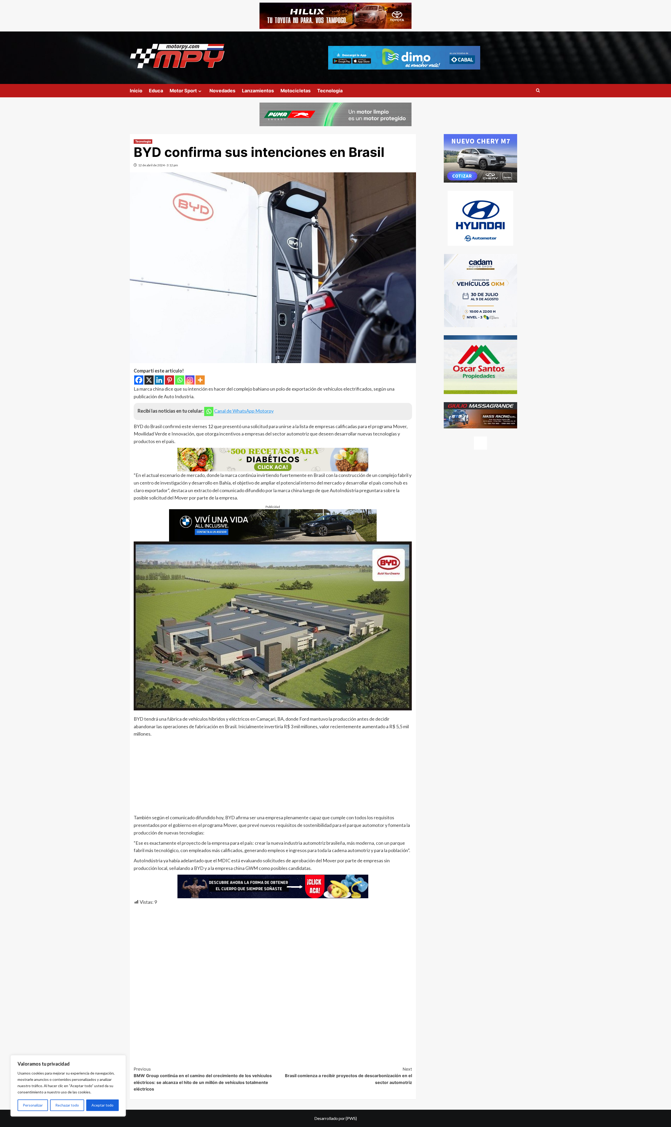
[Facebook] (138, 380)
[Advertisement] (273, 777)
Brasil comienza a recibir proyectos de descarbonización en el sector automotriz (348, 1075)
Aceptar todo (102, 1105)
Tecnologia (330, 90)
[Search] (538, 90)
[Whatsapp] (179, 380)
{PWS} (351, 1118)
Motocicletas (295, 90)
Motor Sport (183, 90)
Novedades (222, 90)
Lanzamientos (258, 90)
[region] (68, 1086)
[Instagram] (189, 380)
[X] (149, 380)
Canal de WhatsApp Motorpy (244, 411)
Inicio (136, 90)
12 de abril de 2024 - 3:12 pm (158, 165)
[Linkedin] (159, 380)
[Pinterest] (169, 380)
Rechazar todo (67, 1105)
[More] (200, 380)
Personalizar (33, 1105)
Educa (156, 90)
